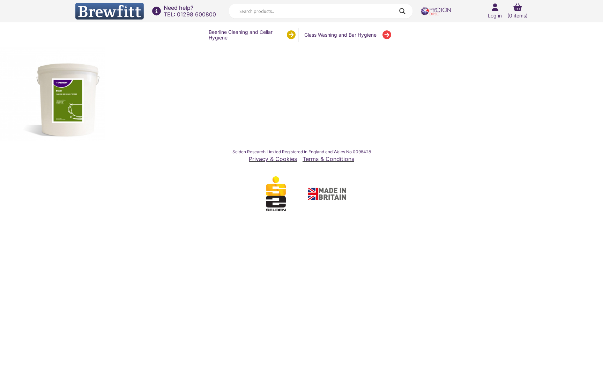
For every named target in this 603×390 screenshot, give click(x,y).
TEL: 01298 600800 (190, 14)
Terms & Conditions (328, 159)
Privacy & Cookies (273, 159)
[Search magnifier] (402, 11)
